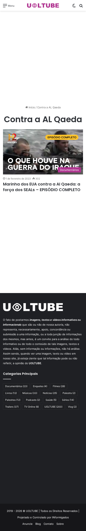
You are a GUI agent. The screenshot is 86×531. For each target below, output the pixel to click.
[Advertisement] (43, 58)
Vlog (72, 406)
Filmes (59, 386)
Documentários (16, 386)
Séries (68, 399)
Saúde (51, 399)
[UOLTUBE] (43, 5)
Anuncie (27, 523)
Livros (11, 393)
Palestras (12, 399)
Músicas (29, 393)
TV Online (31, 406)
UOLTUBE (53, 406)
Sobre (60, 523)
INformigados (60, 517)
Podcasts (33, 399)
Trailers (12, 406)
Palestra (69, 393)
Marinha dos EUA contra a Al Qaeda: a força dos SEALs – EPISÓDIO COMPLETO (42, 187)
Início (31, 107)
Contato (49, 523)
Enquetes (40, 386)
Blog (38, 523)
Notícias (50, 393)
